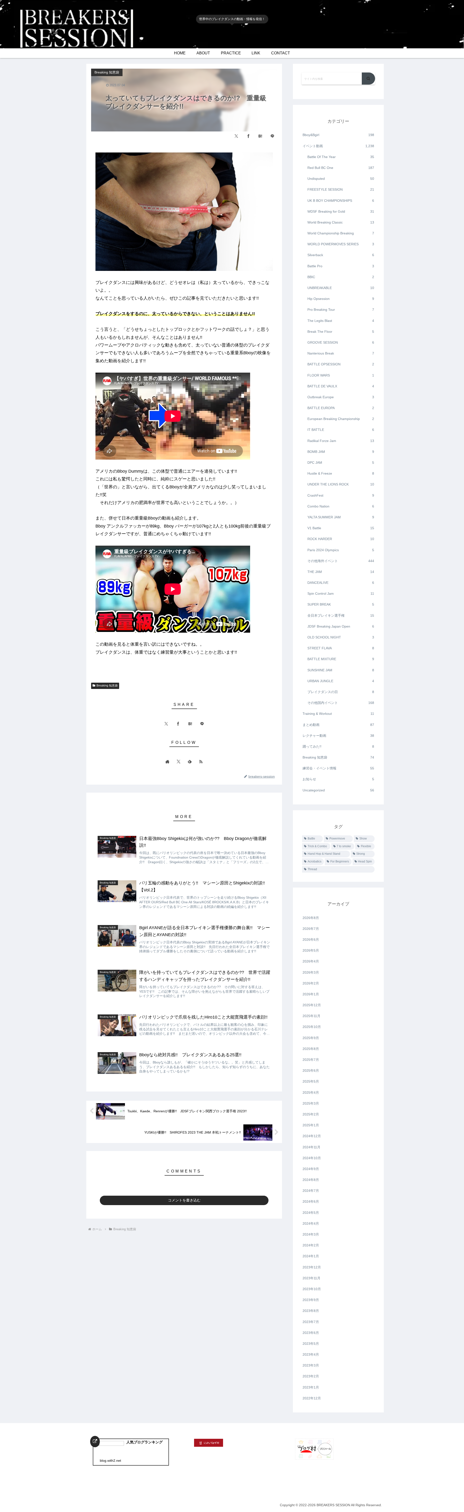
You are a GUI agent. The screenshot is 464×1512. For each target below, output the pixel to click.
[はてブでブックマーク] (260, 136)
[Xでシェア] (236, 136)
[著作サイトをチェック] (167, 761)
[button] (368, 78)
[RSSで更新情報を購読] (201, 761)
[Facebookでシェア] (248, 136)
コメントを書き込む (184, 1200)
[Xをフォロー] (178, 761)
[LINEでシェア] (272, 136)
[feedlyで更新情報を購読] (190, 761)
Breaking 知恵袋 (107, 685)
